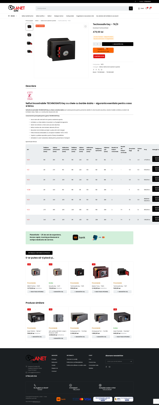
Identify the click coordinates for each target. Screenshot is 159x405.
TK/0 (28, 160)
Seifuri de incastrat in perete (48, 20)
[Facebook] (135, 1)
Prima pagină (29, 20)
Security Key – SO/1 (54, 286)
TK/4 (28, 210)
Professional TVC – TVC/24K (78, 331)
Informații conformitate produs (39, 253)
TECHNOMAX (101, 72)
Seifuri (37, 20)
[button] (85, 26)
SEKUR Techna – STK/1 (33, 286)
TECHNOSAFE (110, 72)
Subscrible (131, 361)
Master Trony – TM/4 (98, 286)
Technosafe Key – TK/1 (120, 286)
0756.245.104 (31, 376)
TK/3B (28, 190)
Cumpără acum (99, 56)
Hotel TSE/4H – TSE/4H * (34, 331)
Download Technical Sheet (100, 28)
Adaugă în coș (118, 44)
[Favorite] (146, 8)
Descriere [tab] (31, 86)
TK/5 (28, 220)
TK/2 (28, 180)
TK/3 (28, 200)
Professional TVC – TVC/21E (100, 331)
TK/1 (28, 170)
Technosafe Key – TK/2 (77, 286)
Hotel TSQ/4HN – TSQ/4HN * (121, 331)
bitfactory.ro (36, 401)
